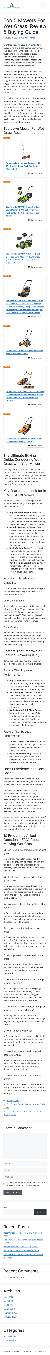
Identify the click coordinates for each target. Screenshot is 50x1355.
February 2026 (10, 1313)
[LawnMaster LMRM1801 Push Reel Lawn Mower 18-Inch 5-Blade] (25, 338)
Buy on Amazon (37, 173)
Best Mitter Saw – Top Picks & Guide (20, 1247)
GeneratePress (40, 1351)
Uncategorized (10, 1340)
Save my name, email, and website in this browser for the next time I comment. (25, 1184)
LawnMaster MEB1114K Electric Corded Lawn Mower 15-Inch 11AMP (24, 440)
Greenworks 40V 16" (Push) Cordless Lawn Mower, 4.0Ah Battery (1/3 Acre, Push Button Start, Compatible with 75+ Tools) (24, 211)
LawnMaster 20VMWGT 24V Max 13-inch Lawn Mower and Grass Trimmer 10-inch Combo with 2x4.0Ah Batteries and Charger (25, 396)
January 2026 (9, 1317)
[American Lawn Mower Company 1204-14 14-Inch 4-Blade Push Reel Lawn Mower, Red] (25, 150)
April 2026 (8, 1305)
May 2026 (8, 1301)
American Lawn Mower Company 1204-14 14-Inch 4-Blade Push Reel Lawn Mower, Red (24, 166)
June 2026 (8, 1297)
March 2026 (9, 1309)
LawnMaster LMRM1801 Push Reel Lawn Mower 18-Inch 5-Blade (24, 352)
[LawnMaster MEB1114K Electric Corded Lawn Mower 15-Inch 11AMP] (25, 426)
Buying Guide (13, 1100)
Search (6, 1207)
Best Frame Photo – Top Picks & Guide (21, 1250)
